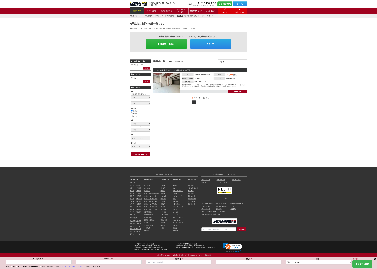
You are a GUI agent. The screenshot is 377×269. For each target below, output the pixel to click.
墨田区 (132, 193)
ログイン (240, 4)
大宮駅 (163, 228)
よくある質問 (210, 11)
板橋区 (228, 78)
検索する (242, 229)
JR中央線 (147, 188)
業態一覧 (176, 231)
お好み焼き (176, 204)
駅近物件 (191, 193)
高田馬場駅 (164, 220)
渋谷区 (132, 201)
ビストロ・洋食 (178, 207)
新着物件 (191, 185)
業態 (318, 259)
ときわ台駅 (204, 75)
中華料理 (176, 225)
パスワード (108, 259)
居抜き (135, 113)
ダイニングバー (178, 217)
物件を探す (137, 11)
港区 (131, 188)
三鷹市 (138, 223)
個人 (14, 266)
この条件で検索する (140, 154)
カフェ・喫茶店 (178, 223)
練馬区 (138, 209)
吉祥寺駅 (163, 212)
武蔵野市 (132, 223)
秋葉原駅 (163, 199)
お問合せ (222, 211)
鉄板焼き (176, 201)
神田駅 (163, 207)
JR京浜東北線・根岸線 (151, 193)
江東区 (138, 193)
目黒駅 (163, 204)
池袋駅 (163, 191)
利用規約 (233, 209)
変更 (146, 68)
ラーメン (176, 193)
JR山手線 (147, 185)
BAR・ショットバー (179, 220)
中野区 (138, 201)
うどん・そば (177, 196)
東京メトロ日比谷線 (150, 209)
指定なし (136, 111)
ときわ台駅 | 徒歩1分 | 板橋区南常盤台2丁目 (173, 70)
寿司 (174, 199)
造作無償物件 (192, 199)
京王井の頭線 (148, 225)
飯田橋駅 (163, 209)
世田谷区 (139, 199)
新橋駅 (163, 193)
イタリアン (176, 212)
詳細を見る (237, 91)
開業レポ (204, 182)
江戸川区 (132, 215)
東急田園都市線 (149, 220)
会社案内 (218, 209)
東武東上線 (197, 75)
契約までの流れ (166, 11)
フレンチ (176, 209)
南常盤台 (180, 16)
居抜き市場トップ (136, 16)
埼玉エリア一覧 (135, 234)
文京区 (132, 191)
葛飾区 (138, 212)
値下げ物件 (191, 201)
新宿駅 (163, 188)
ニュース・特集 (222, 182)
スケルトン (136, 116)
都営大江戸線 (148, 215)
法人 (19, 266)
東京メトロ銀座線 (150, 196)
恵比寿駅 (163, 196)
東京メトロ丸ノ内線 (150, 201)
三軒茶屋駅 (164, 215)
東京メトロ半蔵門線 (150, 199)
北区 (131, 207)
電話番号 (179, 259)
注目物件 (191, 191)
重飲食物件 (191, 196)
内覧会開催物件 (193, 188)
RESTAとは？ (205, 180)
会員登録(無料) (225, 4)
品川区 (132, 196)
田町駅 (163, 223)
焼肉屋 (175, 228)
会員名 (248, 259)
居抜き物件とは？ (196, 11)
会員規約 (63, 266)
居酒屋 (175, 185)
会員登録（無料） (166, 44)
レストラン (176, 215)
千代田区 (132, 185)
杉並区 (132, 204)
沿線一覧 (147, 231)
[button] (232, 247)
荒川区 (138, 207)
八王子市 (132, 221)
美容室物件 (191, 204)
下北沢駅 (163, 217)
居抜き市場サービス (181, 11)
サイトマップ (205, 209)
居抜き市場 (208, 255)
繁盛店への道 (236, 180)
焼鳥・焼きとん (178, 191)
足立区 (132, 212)
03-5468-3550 (208, 3)
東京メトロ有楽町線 (150, 207)
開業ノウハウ (221, 180)
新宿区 (138, 188)
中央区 (138, 185)
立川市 (138, 221)
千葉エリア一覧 (135, 231)
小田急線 (147, 228)
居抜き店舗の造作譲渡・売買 (211, 214)
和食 (174, 188)
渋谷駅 (163, 185)
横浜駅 (163, 225)
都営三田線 (148, 212)
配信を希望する (47, 266)
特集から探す (151, 11)
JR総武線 (147, 191)
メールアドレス (38, 259)
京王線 (146, 223)
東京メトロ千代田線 (150, 204)
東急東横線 (148, 217)
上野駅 (163, 201)
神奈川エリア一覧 (135, 229)
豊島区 (138, 204)
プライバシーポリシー (208, 211)
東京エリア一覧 (135, 226)
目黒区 (138, 196)
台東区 (138, 191)
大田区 (132, 199)
